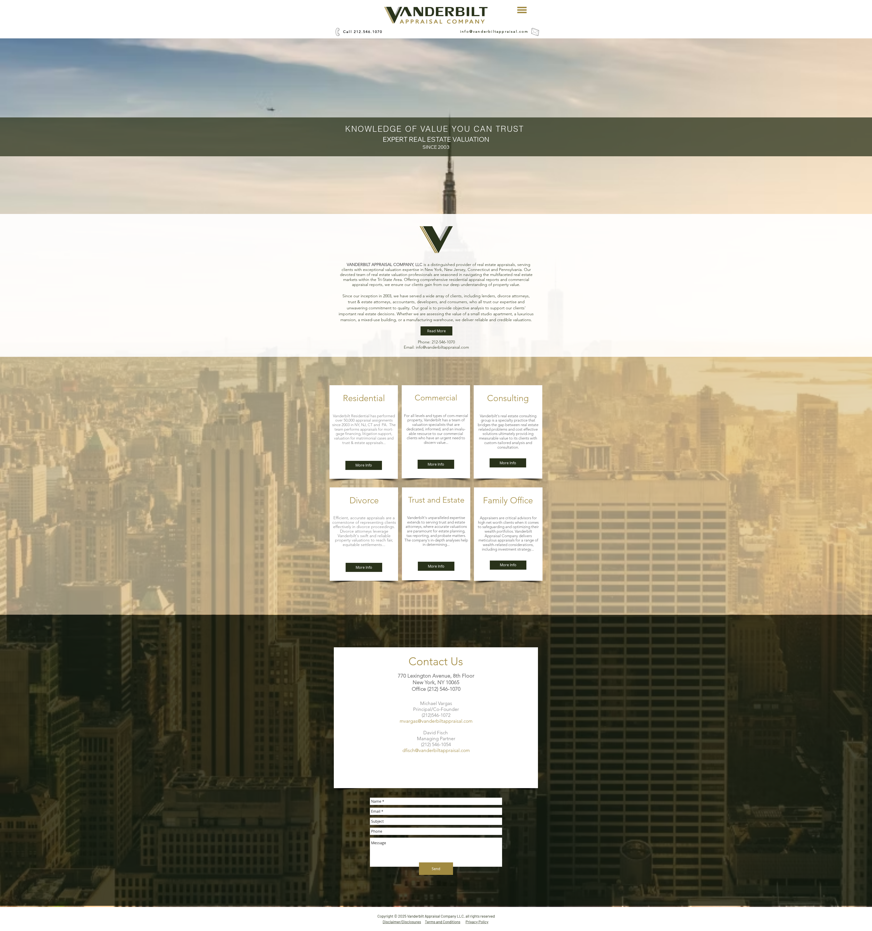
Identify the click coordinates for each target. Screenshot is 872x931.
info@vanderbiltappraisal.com (494, 31)
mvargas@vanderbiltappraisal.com (436, 721)
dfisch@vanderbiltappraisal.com (436, 750)
